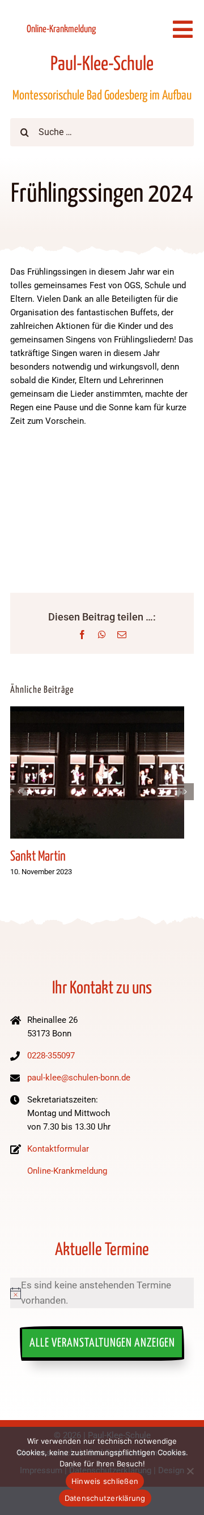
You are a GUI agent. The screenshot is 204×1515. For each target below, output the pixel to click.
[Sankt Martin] (97, 712)
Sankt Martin (38, 856)
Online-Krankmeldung (61, 29)
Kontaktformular (58, 1149)
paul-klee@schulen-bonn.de (78, 1078)
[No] (190, 1471)
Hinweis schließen (104, 1481)
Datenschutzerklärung (105, 1498)
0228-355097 (51, 1055)
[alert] (102, 1293)
